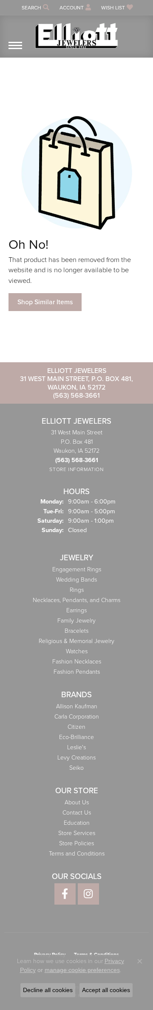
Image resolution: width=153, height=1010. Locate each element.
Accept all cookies (106, 990)
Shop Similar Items (45, 302)
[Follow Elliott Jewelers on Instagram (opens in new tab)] (88, 894)
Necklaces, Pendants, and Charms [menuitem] (76, 600)
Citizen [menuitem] (76, 726)
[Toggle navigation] (15, 50)
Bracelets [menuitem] (76, 630)
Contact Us (76, 812)
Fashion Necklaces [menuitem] (76, 661)
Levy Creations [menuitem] (76, 757)
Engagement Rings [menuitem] (76, 569)
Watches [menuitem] (77, 651)
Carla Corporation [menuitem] (76, 716)
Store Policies (76, 843)
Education (77, 822)
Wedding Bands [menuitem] (76, 579)
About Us (77, 802)
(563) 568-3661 (76, 395)
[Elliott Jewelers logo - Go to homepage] (76, 32)
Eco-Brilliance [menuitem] (76, 737)
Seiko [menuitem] (76, 767)
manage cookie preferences (82, 969)
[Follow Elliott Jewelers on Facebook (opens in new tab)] (65, 894)
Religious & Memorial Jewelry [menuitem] (76, 641)
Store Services (76, 833)
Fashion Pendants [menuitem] (77, 671)
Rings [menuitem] (77, 589)
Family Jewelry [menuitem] (76, 620)
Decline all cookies (48, 990)
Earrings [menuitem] (76, 610)
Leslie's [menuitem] (76, 747)
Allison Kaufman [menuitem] (76, 706)
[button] (34, 7)
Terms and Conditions (77, 853)
